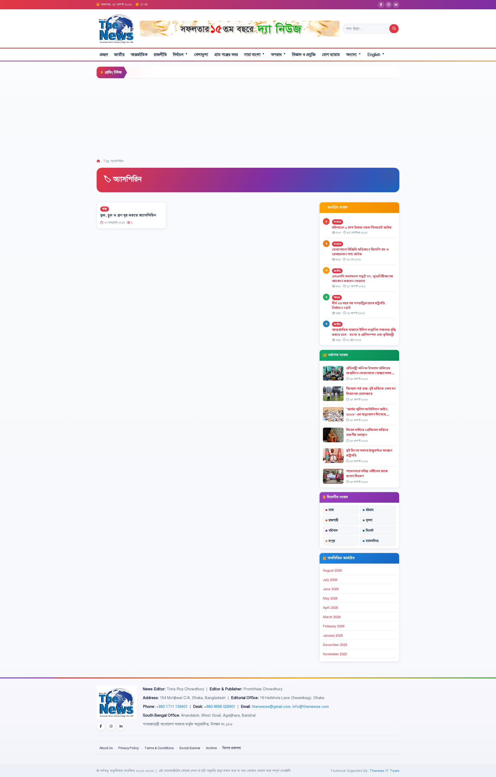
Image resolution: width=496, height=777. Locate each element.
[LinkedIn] (396, 4)
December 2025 (335, 645)
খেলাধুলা (201, 54)
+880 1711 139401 (172, 706)
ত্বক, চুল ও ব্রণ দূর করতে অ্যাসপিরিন (128, 215)
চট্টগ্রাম (370, 510)
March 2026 (331, 617)
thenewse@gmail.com (271, 706)
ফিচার (337, 297)
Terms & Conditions (159, 748)
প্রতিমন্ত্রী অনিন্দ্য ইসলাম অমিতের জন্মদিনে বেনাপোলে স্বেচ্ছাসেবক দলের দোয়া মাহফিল (368, 373)
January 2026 (333, 636)
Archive (211, 748)
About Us (106, 748)
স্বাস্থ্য (104, 209)
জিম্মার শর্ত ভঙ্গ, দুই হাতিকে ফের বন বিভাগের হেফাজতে (371, 391)
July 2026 (330, 580)
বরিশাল (333, 530)
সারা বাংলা (254, 54)
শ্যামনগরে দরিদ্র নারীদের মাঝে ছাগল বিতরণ (367, 473)
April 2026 (330, 608)
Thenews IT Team (384, 770)
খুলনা (369, 520)
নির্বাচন (180, 54)
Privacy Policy (128, 748)
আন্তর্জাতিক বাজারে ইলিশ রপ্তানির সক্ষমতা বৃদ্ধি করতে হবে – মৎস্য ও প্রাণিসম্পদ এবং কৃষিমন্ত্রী (364, 332)
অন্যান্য (353, 54)
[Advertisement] (248, 117)
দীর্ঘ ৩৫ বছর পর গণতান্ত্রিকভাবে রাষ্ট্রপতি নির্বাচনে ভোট (358, 305)
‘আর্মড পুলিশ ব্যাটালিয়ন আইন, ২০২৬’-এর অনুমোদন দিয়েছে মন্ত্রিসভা (367, 414)
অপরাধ (278, 54)
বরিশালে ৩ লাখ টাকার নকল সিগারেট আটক (362, 227)
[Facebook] (381, 4)
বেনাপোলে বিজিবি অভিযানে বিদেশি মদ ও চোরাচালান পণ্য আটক (360, 252)
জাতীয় (119, 54)
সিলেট (370, 530)
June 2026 (331, 589)
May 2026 (330, 598)
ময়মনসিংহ (372, 541)
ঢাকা (331, 510)
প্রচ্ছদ (104, 54)
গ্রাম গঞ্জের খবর (226, 54)
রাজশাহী (333, 520)
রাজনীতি (160, 54)
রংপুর (332, 541)
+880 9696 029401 (219, 706)
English (376, 54)
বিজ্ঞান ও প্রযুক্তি (304, 54)
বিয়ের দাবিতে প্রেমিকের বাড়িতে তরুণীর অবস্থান (367, 432)
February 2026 (333, 626)
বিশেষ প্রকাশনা (231, 748)
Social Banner (189, 748)
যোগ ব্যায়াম (331, 54)
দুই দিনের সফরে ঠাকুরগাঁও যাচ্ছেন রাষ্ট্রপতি (369, 453)
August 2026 (332, 570)
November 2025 (335, 654)
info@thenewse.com (310, 706)
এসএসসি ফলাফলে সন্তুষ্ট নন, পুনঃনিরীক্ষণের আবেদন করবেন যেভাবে (362, 279)
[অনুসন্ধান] (394, 28)
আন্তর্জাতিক (139, 54)
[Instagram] (388, 4)
